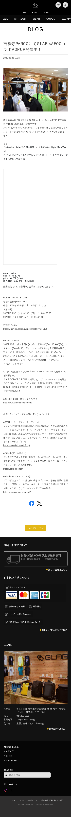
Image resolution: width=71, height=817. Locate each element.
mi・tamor (20, 19)
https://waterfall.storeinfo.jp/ (16, 445)
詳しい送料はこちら (58, 569)
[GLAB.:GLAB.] (36, 677)
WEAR (36, 19)
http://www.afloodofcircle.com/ (17, 402)
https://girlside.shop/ (13, 469)
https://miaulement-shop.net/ (17, 492)
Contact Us (11, 760)
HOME (25, 12)
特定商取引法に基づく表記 (52, 800)
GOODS (50, 19)
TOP (13, 800)
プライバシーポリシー (28, 800)
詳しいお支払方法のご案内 (55, 630)
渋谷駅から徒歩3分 (58, 729)
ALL (5, 19)
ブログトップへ (35, 528)
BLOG (46, 12)
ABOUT (36, 12)
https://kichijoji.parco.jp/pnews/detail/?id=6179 (25, 329)
